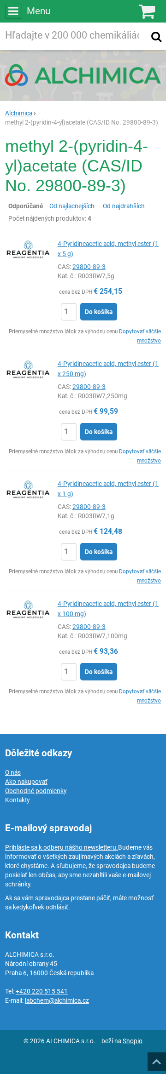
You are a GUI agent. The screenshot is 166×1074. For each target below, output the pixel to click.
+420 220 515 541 (42, 991)
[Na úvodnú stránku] (83, 74)
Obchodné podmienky (35, 790)
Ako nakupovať (26, 781)
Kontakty (17, 800)
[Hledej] (156, 36)
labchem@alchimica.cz (57, 1000)
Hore (156, 1059)
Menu (38, 11)
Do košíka (99, 311)
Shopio (132, 1041)
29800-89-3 (89, 266)
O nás (13, 772)
